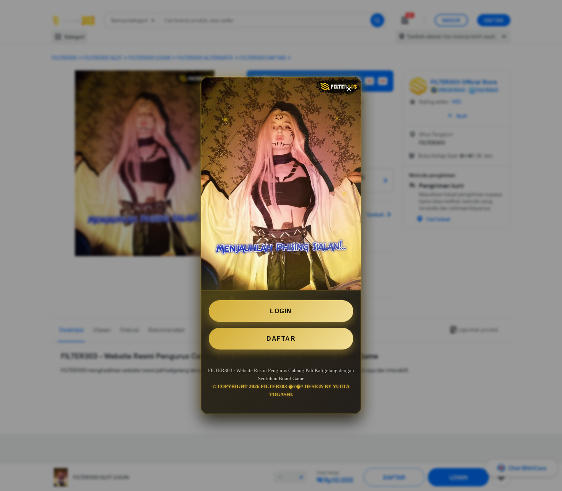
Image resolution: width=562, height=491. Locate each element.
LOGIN (281, 311)
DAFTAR (281, 338)
